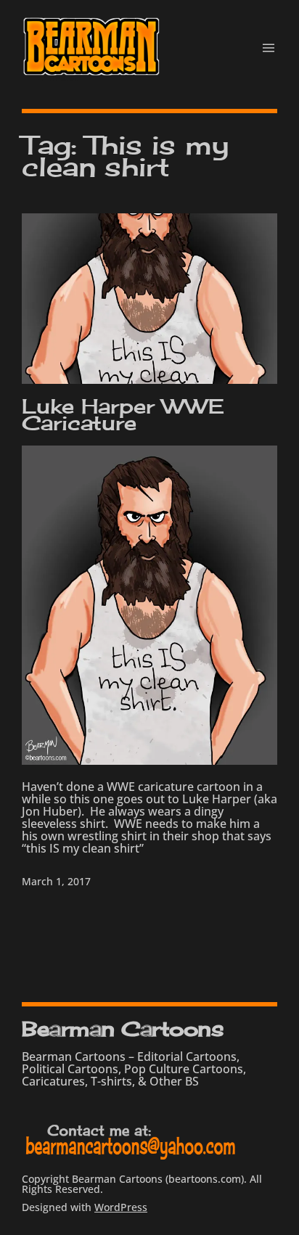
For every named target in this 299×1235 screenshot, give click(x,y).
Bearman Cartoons (123, 1028)
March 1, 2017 (56, 881)
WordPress (120, 1207)
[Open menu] (268, 48)
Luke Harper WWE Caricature (123, 415)
